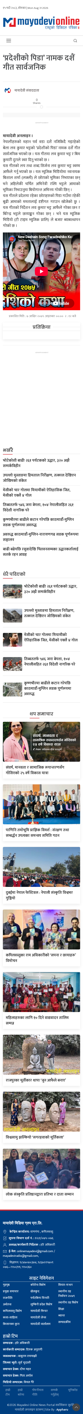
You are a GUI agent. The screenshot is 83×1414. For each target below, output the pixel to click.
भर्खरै (8, 450)
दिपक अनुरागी (22, 1349)
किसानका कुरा (11, 1324)
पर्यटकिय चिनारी (39, 1298)
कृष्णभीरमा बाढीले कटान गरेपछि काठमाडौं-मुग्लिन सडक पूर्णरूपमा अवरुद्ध (38, 522)
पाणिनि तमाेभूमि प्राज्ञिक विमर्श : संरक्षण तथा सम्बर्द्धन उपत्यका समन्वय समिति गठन (37, 833)
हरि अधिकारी (16, 1343)
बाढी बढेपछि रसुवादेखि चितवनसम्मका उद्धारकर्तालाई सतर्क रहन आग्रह (40, 552)
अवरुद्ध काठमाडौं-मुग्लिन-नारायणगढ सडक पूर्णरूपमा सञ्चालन (41, 537)
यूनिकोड (73, 1390)
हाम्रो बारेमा (21, 1392)
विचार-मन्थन (65, 1284)
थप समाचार (41, 714)
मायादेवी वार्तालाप (40, 1324)
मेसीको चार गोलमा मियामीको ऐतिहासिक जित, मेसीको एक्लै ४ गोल (36, 492)
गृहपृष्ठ (6, 1284)
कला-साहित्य (10, 1317)
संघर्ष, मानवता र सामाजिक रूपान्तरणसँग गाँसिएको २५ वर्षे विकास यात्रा (35, 770)
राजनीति (7, 1298)
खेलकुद (34, 1291)
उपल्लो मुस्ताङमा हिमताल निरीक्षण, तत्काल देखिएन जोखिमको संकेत (39, 478)
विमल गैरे (18, 1382)
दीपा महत (17, 1369)
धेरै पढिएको (14, 574)
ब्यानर (61, 1315)
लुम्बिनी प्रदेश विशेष (41, 1304)
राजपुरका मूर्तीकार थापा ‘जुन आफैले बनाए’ (36, 1080)
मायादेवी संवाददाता (26, 90)
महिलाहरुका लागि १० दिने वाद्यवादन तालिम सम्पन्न (37, 1021)
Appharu (62, 1409)
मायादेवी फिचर (39, 1311)
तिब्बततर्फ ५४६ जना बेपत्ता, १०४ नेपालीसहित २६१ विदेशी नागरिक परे (38, 507)
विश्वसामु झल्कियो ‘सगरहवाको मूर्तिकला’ (35, 1137)
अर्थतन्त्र (7, 1304)
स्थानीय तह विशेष (68, 1302)
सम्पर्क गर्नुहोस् (55, 1392)
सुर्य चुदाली (17, 1362)
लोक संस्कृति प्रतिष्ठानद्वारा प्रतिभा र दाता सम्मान (40, 1194)
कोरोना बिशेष (38, 1284)
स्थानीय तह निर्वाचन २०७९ (66, 1294)
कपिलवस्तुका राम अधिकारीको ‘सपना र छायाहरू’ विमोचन (41, 958)
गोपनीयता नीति (37, 1392)
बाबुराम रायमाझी (20, 1356)
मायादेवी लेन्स (38, 1317)
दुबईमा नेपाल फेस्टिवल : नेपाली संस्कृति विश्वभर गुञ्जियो (39, 895)
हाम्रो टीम (7, 1392)
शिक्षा (61, 1309)
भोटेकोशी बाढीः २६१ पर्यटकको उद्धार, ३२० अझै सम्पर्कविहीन (36, 463)
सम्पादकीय (64, 1322)
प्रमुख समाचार (11, 1291)
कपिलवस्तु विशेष (12, 1311)
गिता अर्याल (18, 1375)
